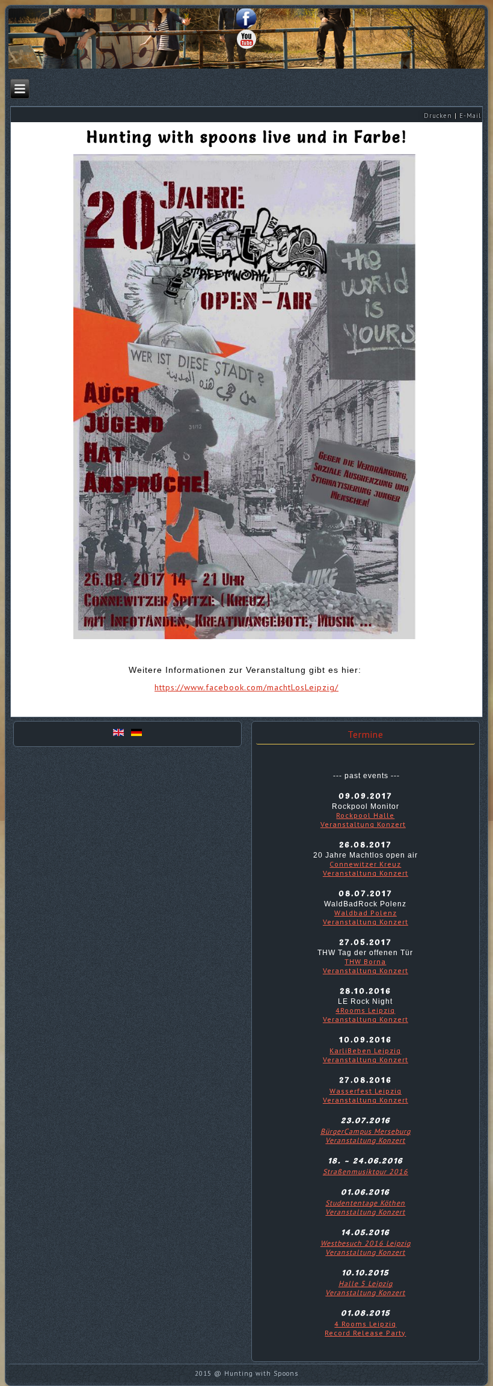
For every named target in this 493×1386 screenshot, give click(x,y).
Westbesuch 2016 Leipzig (365, 1243)
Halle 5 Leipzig (365, 1283)
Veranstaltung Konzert (363, 824)
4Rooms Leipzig (365, 1010)
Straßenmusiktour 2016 (365, 1171)
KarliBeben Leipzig (365, 1050)
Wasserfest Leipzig (365, 1090)
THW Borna (365, 961)
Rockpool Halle (365, 815)
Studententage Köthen (365, 1202)
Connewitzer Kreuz (365, 863)
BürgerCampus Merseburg (365, 1131)
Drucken (438, 115)
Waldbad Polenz (365, 912)
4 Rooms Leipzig (365, 1323)
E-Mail (470, 115)
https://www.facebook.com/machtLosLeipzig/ (246, 687)
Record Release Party (365, 1332)
